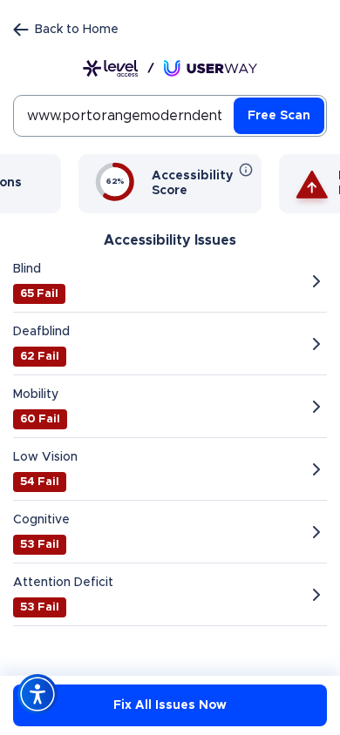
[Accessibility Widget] (37, 694)
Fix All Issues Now (170, 705)
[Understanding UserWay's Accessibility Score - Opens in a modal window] (246, 170)
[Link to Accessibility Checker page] (170, 68)
